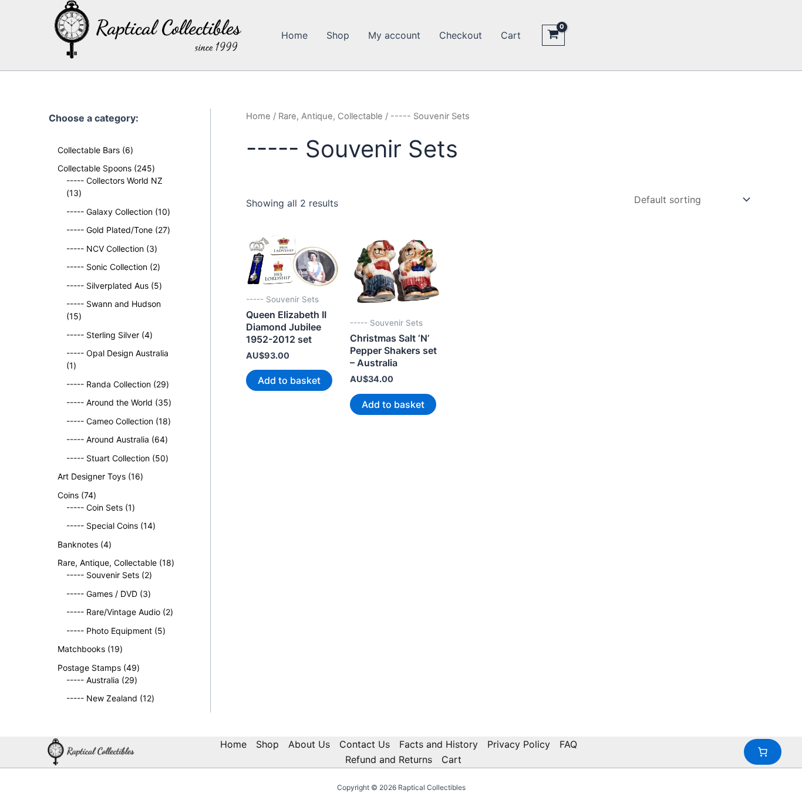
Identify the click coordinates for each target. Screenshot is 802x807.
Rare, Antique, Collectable (330, 116)
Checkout (460, 35)
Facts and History (438, 744)
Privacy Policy (518, 744)
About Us (309, 744)
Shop (337, 35)
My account (394, 35)
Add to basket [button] (289, 380)
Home (294, 35)
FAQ (568, 744)
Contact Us (364, 744)
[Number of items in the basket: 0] (762, 752)
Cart (511, 35)
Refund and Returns (388, 759)
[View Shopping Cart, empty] (553, 35)
